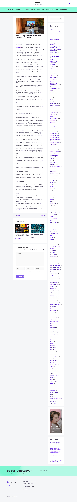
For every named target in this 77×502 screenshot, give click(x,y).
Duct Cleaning (52, 162)
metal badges (52, 258)
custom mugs (52, 126)
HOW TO (51, 216)
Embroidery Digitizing (54, 173)
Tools (51, 373)
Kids (50, 226)
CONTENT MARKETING (55, 112)
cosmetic (51, 116)
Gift (50, 201)
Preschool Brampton (54, 315)
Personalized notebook (54, 302)
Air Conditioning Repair (54, 39)
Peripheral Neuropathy (54, 292)
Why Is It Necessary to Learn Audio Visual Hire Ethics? (37, 236)
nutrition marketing (53, 282)
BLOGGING (52, 92)
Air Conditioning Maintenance (55, 36)
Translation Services (54, 375)
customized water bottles (55, 142)
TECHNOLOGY (10, 9)
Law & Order (52, 231)
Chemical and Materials (54, 105)
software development (54, 356)
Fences (51, 186)
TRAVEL (57, 9)
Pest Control (52, 306)
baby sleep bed (53, 73)
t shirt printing (52, 368)
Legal (51, 235)
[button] (69, 3)
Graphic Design (53, 203)
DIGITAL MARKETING (19, 9)
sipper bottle (52, 347)
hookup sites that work (54, 212)
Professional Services (54, 321)
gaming (51, 197)
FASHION (43, 9)
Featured (51, 184)
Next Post (43, 215)
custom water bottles (54, 129)
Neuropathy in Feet (54, 276)
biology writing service (54, 88)
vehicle (51, 387)
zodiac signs (52, 403)
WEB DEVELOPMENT (54, 392)
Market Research (53, 256)
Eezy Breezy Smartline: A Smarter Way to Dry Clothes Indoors (55, 444)
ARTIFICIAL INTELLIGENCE (55, 56)
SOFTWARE (52, 354)
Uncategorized (53, 381)
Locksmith (52, 248)
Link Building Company (54, 243)
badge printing (52, 79)
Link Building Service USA (55, 246)
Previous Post (16, 215)
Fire (50, 190)
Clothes (51, 107)
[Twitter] (11, 485)
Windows (51, 396)
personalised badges (54, 297)
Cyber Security (53, 144)
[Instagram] (7, 485)
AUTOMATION (53, 66)
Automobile (52, 68)
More (51, 271)
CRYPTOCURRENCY (63, 9)
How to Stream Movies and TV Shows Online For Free (22, 235)
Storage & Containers (54, 360)
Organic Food (52, 286)
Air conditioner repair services (56, 32)
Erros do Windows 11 (54, 178)
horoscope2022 (53, 214)
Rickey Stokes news (38, 67)
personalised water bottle (55, 298)
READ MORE (18, 209)
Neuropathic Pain (53, 275)
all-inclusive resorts (54, 41)
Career (51, 101)
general (51, 199)
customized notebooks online (55, 139)
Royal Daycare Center (54, 331)
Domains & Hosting (53, 153)
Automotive (52, 70)
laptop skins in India (54, 227)
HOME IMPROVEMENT (50, 9)
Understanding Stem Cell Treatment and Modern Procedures (55, 452)
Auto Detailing (52, 64)
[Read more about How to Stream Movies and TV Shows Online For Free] (22, 228)
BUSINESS (27, 9)
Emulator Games (53, 175)
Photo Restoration (53, 310)
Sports (51, 358)
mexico (51, 261)
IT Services (52, 224)
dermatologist (52, 148)
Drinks (51, 160)
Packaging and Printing (54, 290)
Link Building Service (54, 244)
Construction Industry (54, 110)
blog (51, 90)
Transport (52, 377)
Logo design (52, 250)
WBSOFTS (38, 3)
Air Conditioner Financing (55, 31)
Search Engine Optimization (55, 334)
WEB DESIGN (52, 390)
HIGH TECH (52, 209)
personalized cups (53, 300)
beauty (51, 81)
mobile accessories (53, 263)
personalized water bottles (55, 304)
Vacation (51, 383)
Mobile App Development (55, 265)
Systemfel (52, 366)
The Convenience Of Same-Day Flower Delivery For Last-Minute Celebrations (56, 460)
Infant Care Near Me (54, 222)
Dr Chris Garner (53, 158)
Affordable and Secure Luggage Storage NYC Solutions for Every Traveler (56, 448)
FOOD (51, 193)
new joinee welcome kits (54, 280)
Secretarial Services (54, 337)
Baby (51, 71)
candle (51, 97)
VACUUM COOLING (54, 385)
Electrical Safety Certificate (55, 166)
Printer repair (52, 319)
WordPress (52, 401)
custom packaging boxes (55, 127)
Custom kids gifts (53, 124)
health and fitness (53, 207)
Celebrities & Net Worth (54, 103)
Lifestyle (51, 239)
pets (50, 308)
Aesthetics (52, 29)
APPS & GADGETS (53, 52)
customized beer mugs (54, 135)
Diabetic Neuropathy (54, 149)
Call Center (52, 95)
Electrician (52, 168)
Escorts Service (53, 180)
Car (50, 99)
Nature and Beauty (53, 273)
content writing (53, 114)
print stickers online (54, 317)
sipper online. (52, 349)
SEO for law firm (53, 339)
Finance (51, 188)
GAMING (51, 195)
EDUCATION (33, 9)
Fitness (51, 192)
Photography (52, 312)
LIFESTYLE (52, 241)
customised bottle (53, 131)
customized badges (53, 133)
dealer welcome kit (53, 146)
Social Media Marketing (54, 353)
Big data (51, 86)
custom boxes (52, 122)
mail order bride (53, 254)
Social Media (52, 351)
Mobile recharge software (55, 267)
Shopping (52, 345)
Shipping (51, 343)
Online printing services (54, 284)
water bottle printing (54, 388)
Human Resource (53, 218)
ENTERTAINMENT (19, 39)
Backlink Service (53, 75)
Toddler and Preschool (54, 371)
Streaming (52, 362)
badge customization (54, 77)
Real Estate (52, 325)
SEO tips (51, 341)
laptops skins (52, 229)
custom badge (52, 120)
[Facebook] (9, 485)
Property (51, 323)
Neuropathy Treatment (54, 278)
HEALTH (38, 9)
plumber (51, 314)
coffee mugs (52, 109)
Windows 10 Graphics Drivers (56, 398)
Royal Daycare (53, 329)
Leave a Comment (27, 39)
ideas (51, 220)
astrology (52, 59)
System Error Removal (54, 364)
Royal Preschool (53, 332)
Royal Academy (53, 327)
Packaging (52, 288)
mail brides (52, 252)
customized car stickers (54, 137)
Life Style (51, 237)
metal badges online (54, 259)
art (50, 54)
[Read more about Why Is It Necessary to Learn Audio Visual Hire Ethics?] (37, 228)
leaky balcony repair (54, 233)
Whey (51, 394)
